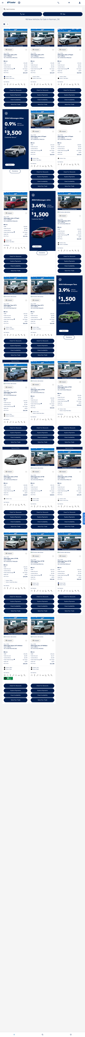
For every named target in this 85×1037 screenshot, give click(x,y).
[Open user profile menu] (79, 2)
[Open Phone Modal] (58, 3)
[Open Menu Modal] (2, 2)
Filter (64, 14)
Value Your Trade (15, 104)
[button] (15, 90)
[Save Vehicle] (26, 50)
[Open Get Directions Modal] (69, 3)
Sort (23, 14)
